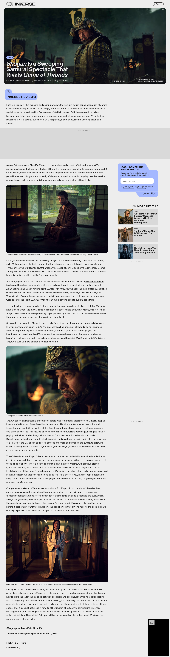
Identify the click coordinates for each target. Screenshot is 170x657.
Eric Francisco (122, 81)
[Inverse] (25, 4)
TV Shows (12, 647)
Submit (147, 193)
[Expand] (150, 621)
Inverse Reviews (21, 97)
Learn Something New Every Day (132, 167)
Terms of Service (128, 188)
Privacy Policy (141, 188)
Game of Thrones (31, 488)
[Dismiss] (166, 621)
